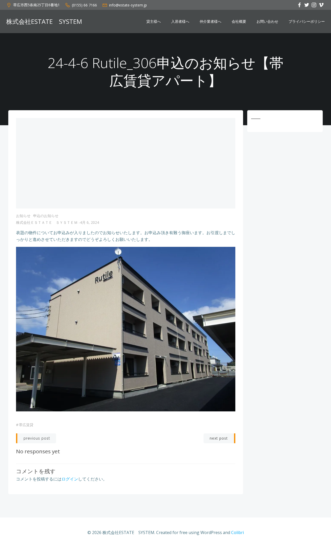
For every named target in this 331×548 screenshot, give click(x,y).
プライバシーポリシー (307, 21)
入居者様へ (180, 21)
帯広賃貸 (26, 424)
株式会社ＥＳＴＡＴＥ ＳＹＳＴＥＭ (47, 222)
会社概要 (239, 21)
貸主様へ (153, 21)
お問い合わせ (267, 21)
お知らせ (23, 215)
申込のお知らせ (45, 215)
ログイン (70, 479)
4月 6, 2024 (89, 222)
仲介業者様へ (210, 21)
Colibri (237, 532)
